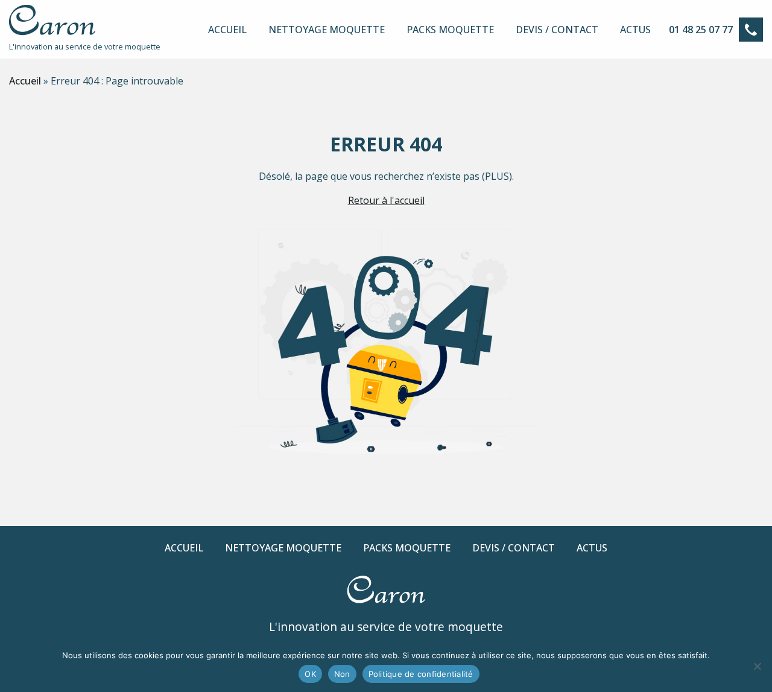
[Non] (757, 666)
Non (342, 674)
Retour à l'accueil (386, 200)
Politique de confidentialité (421, 674)
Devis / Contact (557, 29)
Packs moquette (450, 29)
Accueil (227, 29)
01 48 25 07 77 (701, 29)
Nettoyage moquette (326, 29)
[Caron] (52, 32)
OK (310, 674)
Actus (635, 29)
